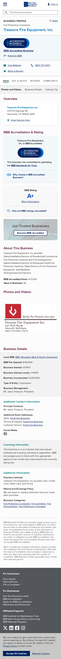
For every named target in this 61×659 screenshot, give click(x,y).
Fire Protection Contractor (17, 503)
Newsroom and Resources (16, 604)
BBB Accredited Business (18, 50)
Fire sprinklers (38, 503)
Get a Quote (19, 80)
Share (55, 21)
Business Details (33, 89)
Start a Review (10, 581)
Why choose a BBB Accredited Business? (29, 176)
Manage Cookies (41, 653)
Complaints (50, 80)
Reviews (35, 80)
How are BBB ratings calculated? (29, 211)
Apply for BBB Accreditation (17, 601)
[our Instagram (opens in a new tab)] (23, 629)
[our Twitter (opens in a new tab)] (5, 629)
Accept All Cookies (16, 653)
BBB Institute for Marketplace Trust (21, 616)
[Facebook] (5, 434)
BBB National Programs (15, 622)
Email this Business (20, 418)
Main (6, 80)
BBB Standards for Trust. (24, 165)
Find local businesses (21, 12)
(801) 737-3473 (42, 65)
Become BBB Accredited (30, 233)
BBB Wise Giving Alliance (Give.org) (21, 619)
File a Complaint (11, 584)
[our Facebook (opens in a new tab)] (17, 629)
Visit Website (14, 65)
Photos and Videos (11, 89)
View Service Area (20, 120)
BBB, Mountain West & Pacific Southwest (36, 357)
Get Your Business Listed (15, 596)
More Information (30, 201)
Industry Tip (51, 89)
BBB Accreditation (12, 599)
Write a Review (15, 71)
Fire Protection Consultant (32, 506)
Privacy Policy (10, 646)
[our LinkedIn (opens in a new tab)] (11, 629)
